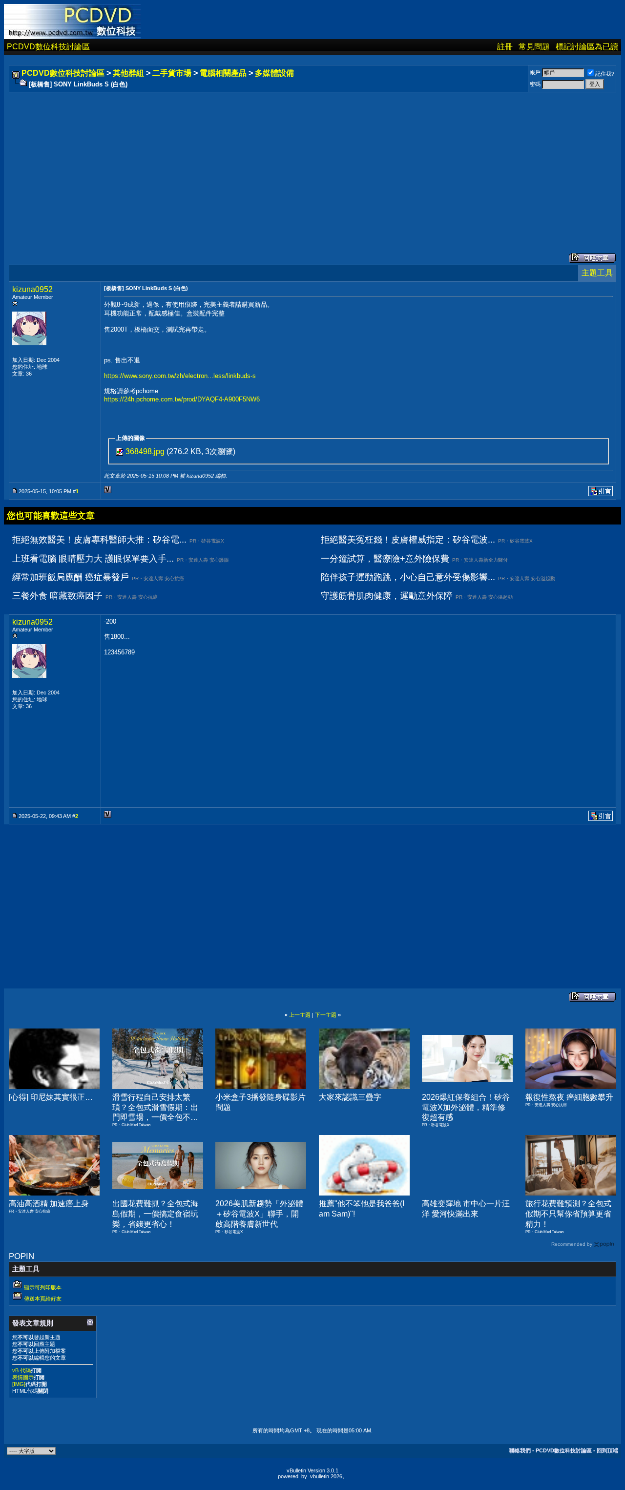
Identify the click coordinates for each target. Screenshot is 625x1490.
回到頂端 (607, 1450)
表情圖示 (23, 1377)
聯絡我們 (520, 1450)
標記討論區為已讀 (587, 46)
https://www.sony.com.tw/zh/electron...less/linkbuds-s (180, 375)
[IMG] (18, 1384)
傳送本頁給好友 (43, 1298)
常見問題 (534, 46)
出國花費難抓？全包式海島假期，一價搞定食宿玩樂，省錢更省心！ (155, 1213)
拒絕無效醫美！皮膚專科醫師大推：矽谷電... (99, 540)
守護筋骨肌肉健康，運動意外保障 (387, 596)
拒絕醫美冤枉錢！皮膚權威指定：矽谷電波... (408, 540)
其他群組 (128, 73)
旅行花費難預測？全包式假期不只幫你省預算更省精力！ (568, 1213)
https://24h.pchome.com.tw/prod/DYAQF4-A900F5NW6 (182, 399)
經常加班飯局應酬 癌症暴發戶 (70, 577)
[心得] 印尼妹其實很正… (51, 1097)
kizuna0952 (32, 289)
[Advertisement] (304, 162)
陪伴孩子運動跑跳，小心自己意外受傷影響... (408, 577)
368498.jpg (145, 451)
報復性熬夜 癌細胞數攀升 (569, 1097)
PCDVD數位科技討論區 (48, 46)
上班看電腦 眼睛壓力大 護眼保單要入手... (93, 559)
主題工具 (597, 273)
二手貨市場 (171, 73)
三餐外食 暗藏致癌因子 (57, 596)
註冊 (505, 46)
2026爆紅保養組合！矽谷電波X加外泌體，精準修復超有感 (466, 1107)
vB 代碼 (21, 1370)
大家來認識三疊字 (350, 1097)
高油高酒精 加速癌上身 (49, 1203)
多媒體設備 (274, 73)
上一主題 (300, 1015)
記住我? (604, 74)
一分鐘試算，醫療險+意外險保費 (385, 559)
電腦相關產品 (223, 73)
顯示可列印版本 (43, 1287)
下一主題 (325, 1015)
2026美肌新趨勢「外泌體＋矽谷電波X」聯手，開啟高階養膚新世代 (259, 1213)
